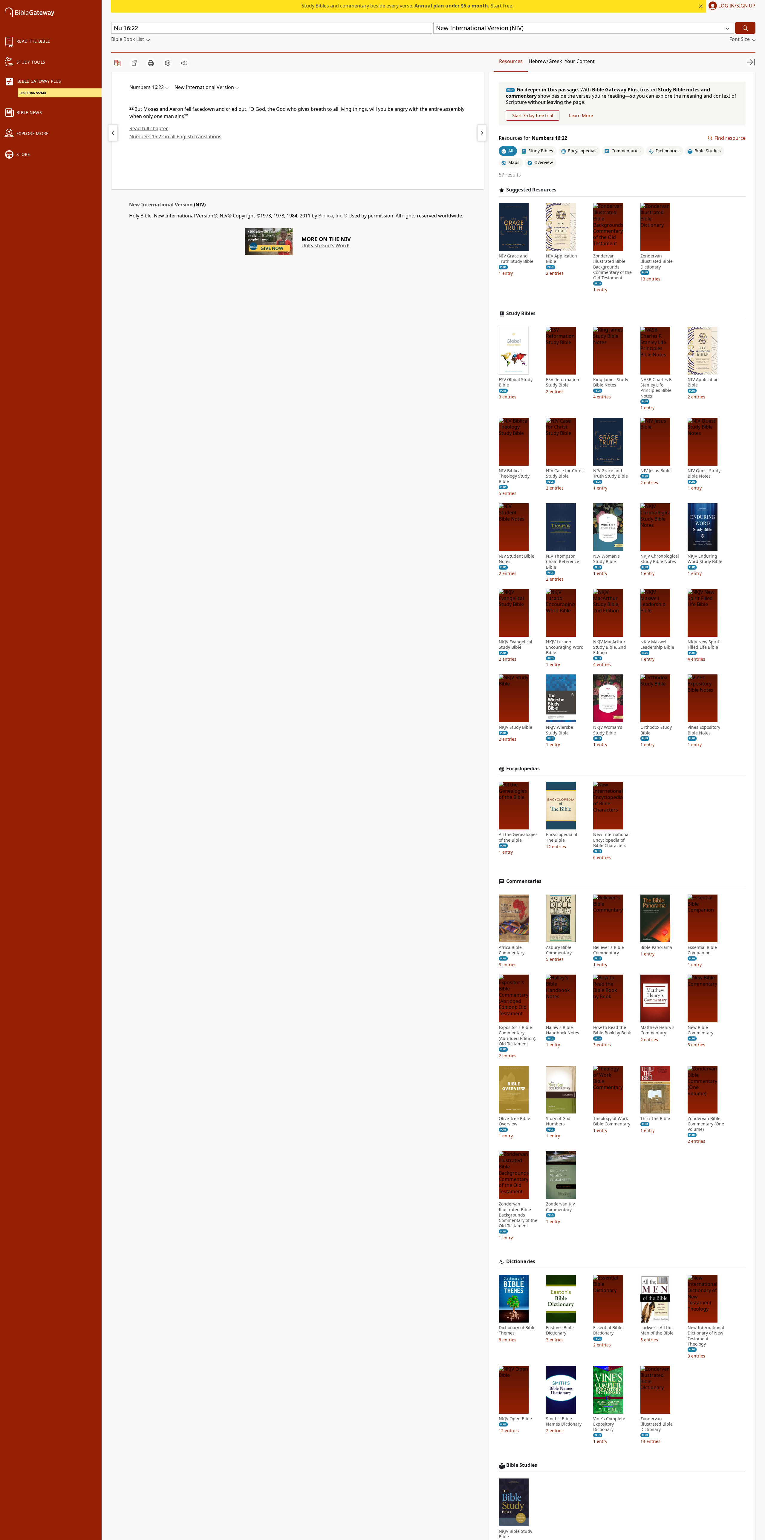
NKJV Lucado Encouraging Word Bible (565, 647)
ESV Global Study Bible (516, 382)
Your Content (580, 61)
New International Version (161, 204)
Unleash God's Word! (325, 245)
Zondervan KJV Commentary (560, 1206)
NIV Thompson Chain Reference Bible (562, 561)
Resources (511, 61)
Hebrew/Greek (545, 61)
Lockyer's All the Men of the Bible (657, 1330)
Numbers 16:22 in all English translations (175, 136)
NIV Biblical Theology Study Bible (514, 476)
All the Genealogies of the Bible (518, 837)
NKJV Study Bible (515, 727)
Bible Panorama (656, 947)
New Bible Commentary (700, 1030)
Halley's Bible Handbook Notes (562, 1030)
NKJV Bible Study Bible (515, 1534)
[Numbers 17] (482, 132)
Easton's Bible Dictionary (560, 1330)
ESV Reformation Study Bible (562, 382)
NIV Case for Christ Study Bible (565, 473)
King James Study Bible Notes (610, 382)
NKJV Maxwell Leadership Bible (657, 644)
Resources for (533, 138)
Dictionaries (520, 1261)
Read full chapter (148, 128)
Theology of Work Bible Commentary (611, 1121)
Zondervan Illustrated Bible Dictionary (656, 261)
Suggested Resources (531, 190)
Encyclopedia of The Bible (561, 837)
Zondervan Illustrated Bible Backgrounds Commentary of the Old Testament (612, 266)
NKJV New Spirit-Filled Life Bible (704, 644)
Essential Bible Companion (702, 950)
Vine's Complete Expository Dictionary (609, 1424)
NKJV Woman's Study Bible (607, 730)
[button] (730, 6)
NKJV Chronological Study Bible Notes (659, 558)
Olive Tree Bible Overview (514, 1121)
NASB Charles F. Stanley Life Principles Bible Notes (656, 388)
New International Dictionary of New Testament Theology (706, 1336)
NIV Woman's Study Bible (606, 558)
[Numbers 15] (113, 132)
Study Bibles (521, 313)
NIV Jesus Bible (655, 470)
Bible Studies (521, 1465)
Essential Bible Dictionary (607, 1330)
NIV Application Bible (561, 258)
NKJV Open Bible (515, 1418)
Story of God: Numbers (559, 1121)
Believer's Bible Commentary (608, 950)
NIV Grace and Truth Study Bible (516, 258)
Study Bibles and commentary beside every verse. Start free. (407, 5)
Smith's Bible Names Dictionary (564, 1421)
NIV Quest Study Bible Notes (704, 473)
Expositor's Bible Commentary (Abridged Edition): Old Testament (517, 1036)
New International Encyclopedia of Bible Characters (611, 840)
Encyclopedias (523, 769)
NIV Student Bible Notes (516, 558)
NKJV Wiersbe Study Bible (559, 730)
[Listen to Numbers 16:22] (184, 63)
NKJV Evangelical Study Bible (515, 644)
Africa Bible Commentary (511, 950)
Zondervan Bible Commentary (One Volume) (706, 1124)
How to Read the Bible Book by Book (612, 1030)
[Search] (745, 28)
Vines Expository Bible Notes (704, 730)
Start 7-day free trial (532, 115)
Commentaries (523, 881)
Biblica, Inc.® (332, 215)
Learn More (581, 115)
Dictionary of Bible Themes (517, 1330)
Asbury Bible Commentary (559, 950)
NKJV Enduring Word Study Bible (705, 558)
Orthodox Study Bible (656, 730)
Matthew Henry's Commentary (657, 1030)
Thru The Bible (655, 1118)
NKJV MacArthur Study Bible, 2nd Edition (609, 647)
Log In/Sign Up (736, 6)
